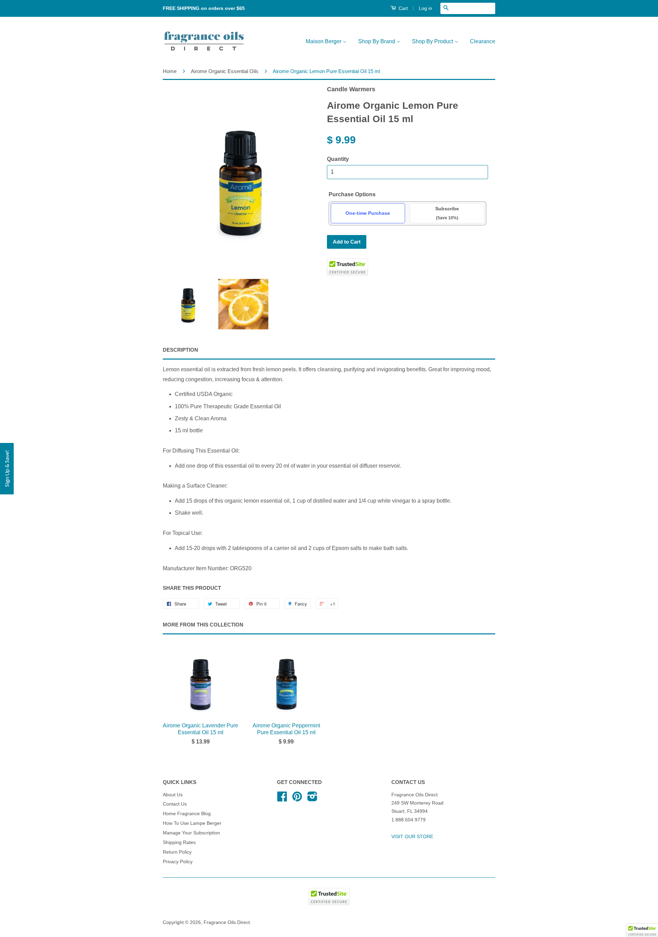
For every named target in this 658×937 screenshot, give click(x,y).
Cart (402, 8)
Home (169, 71)
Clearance (482, 41)
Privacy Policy (178, 861)
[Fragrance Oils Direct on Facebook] (282, 798)
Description (180, 350)
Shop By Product (433, 41)
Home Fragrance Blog (187, 813)
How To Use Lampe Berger (192, 823)
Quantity (338, 159)
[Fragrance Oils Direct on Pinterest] (297, 798)
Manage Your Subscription (191, 832)
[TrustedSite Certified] (347, 267)
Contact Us (175, 804)
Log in (425, 8)
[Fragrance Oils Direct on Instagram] (312, 798)
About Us (173, 794)
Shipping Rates (179, 842)
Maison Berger (324, 41)
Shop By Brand (377, 41)
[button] (642, 930)
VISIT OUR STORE (412, 836)
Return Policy (177, 852)
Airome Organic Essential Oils (224, 71)
